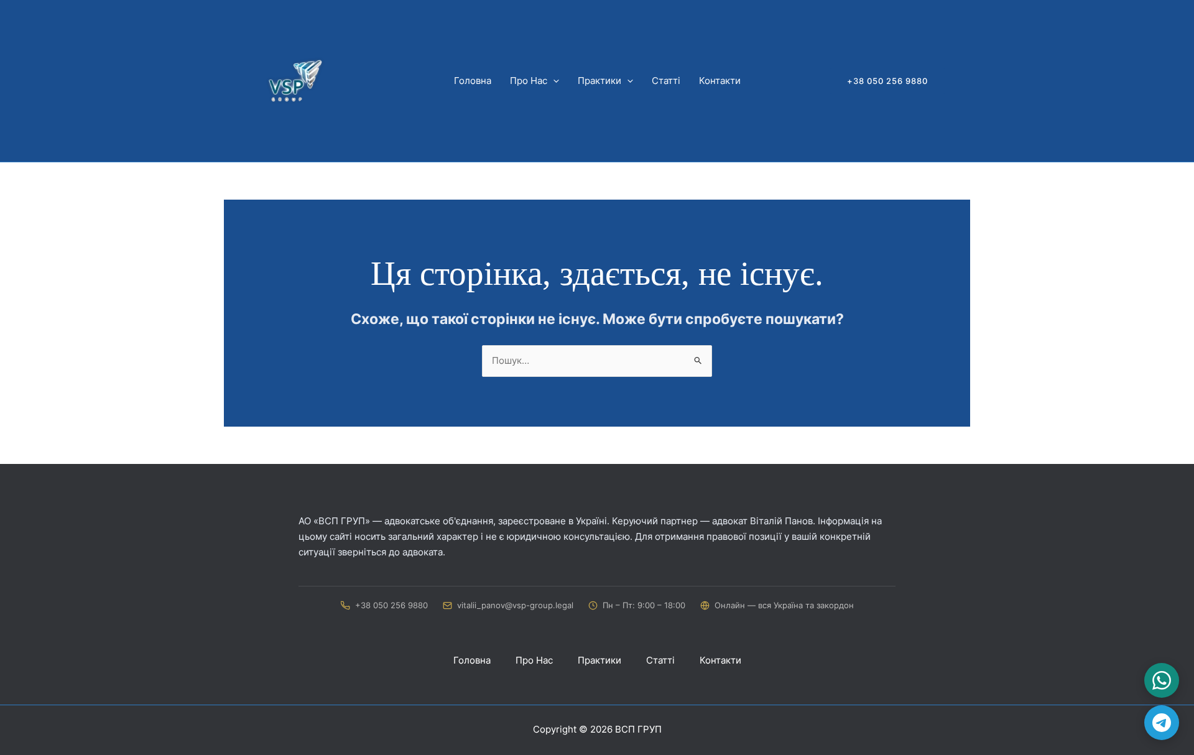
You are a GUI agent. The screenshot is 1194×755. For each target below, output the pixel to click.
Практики (599, 80)
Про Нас (528, 80)
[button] (553, 80)
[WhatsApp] (1161, 680)
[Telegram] (1161, 722)
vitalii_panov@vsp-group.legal (515, 605)
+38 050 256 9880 (391, 605)
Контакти (720, 80)
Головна (472, 80)
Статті (666, 80)
